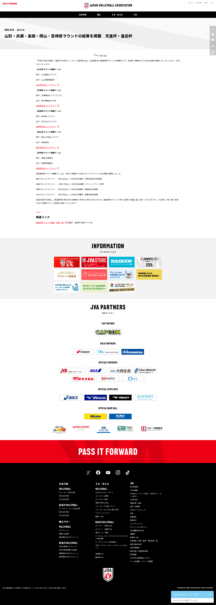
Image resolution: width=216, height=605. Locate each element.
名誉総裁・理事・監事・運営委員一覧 (144, 541)
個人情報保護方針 (8, 588)
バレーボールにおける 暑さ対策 (107, 509)
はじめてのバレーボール (104, 492)
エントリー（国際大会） (104, 529)
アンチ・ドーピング (102, 513)
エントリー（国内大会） (104, 526)
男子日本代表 (64, 496)
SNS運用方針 (26, 588)
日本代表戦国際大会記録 (68, 550)
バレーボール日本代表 (67, 492)
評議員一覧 (134, 537)
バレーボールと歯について (105, 506)
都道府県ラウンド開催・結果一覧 (50, 222)
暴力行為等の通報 (54, 588)
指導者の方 (99, 554)
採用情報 (133, 554)
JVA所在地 (134, 499)
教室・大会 (99, 516)
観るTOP (63, 521)
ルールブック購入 (101, 499)
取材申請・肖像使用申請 (139, 551)
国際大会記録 (64, 534)
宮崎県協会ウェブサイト (46, 168)
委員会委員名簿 (135, 544)
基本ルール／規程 (101, 532)
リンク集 (35, 588)
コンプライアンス (136, 523)
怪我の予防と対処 (101, 503)
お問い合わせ (43, 588)
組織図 (132, 534)
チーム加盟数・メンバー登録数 (141, 561)
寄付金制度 (134, 487)
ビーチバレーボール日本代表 (69, 508)
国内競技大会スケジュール (68, 537)
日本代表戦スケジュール (68, 546)
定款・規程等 (135, 506)
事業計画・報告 (135, 503)
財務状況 (133, 520)
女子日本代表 (64, 499)
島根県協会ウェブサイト (46, 126)
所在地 (64, 588)
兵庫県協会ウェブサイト (46, 105)
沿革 (131, 513)
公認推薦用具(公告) (137, 530)
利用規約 (18, 588)
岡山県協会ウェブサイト (46, 147)
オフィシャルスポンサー (139, 527)
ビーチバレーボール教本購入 (106, 542)
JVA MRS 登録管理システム (140, 558)
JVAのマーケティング (138, 510)
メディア (191, 3)
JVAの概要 (134, 490)
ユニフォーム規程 (101, 496)
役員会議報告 (135, 547)
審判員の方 (99, 557)
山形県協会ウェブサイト (46, 85)
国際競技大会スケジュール (68, 553)
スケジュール (64, 530)
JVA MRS (199, 3)
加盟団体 (133, 517)
